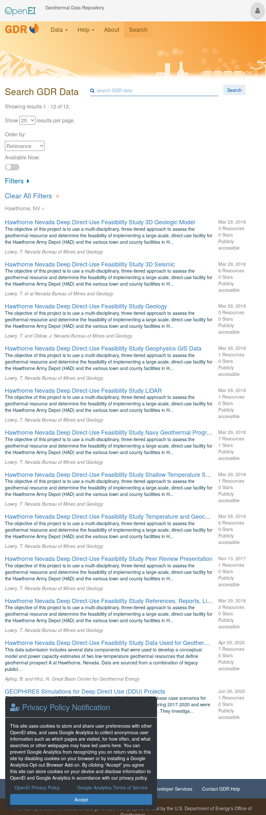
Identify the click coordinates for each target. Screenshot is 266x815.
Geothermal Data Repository (74, 7)
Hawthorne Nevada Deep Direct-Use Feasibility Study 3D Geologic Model (100, 221)
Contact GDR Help (221, 788)
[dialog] (81, 753)
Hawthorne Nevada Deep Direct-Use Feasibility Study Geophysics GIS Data (103, 348)
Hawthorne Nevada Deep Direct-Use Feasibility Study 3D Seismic (90, 264)
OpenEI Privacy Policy (37, 787)
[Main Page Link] (20, 7)
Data (58, 29)
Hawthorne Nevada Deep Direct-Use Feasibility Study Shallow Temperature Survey (112, 474)
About (111, 29)
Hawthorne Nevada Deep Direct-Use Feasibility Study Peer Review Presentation (108, 558)
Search (138, 29)
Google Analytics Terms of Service (112, 787)
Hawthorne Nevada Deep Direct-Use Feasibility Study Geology (86, 306)
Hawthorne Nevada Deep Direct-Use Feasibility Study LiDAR (83, 390)
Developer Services (172, 788)
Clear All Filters (32, 195)
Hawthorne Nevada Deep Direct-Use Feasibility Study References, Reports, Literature (116, 600)
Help (84, 29)
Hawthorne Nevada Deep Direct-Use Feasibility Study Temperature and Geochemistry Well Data (129, 516)
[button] (257, 10)
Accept (81, 799)
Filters (15, 180)
